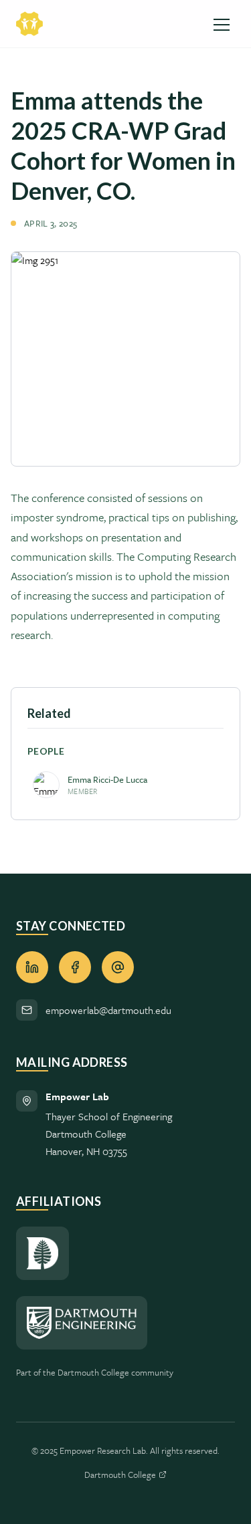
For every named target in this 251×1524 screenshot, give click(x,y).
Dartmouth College (120, 1474)
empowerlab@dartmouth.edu (108, 1010)
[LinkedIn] (32, 967)
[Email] (118, 967)
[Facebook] (75, 967)
